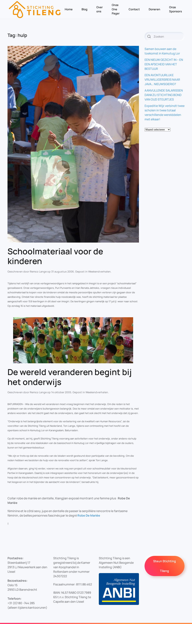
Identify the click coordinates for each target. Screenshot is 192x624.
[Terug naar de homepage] (35, 9)
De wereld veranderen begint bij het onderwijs (70, 376)
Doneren (154, 9)
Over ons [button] (99, 9)
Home (69, 9)
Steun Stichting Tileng (164, 566)
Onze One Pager (116, 9)
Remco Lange (38, 271)
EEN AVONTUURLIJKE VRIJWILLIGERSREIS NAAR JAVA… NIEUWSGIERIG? (162, 79)
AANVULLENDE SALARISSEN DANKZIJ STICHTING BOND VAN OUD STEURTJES (164, 94)
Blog (84, 9)
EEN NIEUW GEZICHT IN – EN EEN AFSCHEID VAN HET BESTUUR (164, 64)
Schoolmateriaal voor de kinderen (55, 256)
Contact (134, 9)
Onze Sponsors (175, 9)
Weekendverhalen (99, 271)
